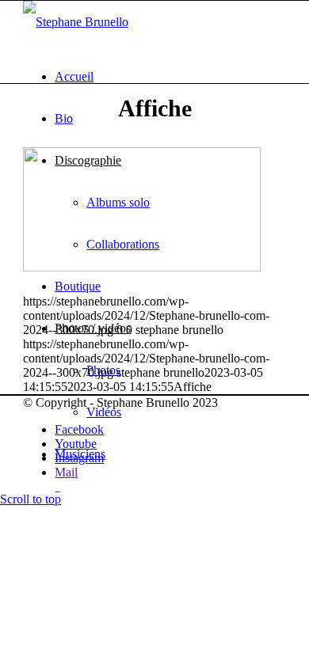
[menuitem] (170, 76)
